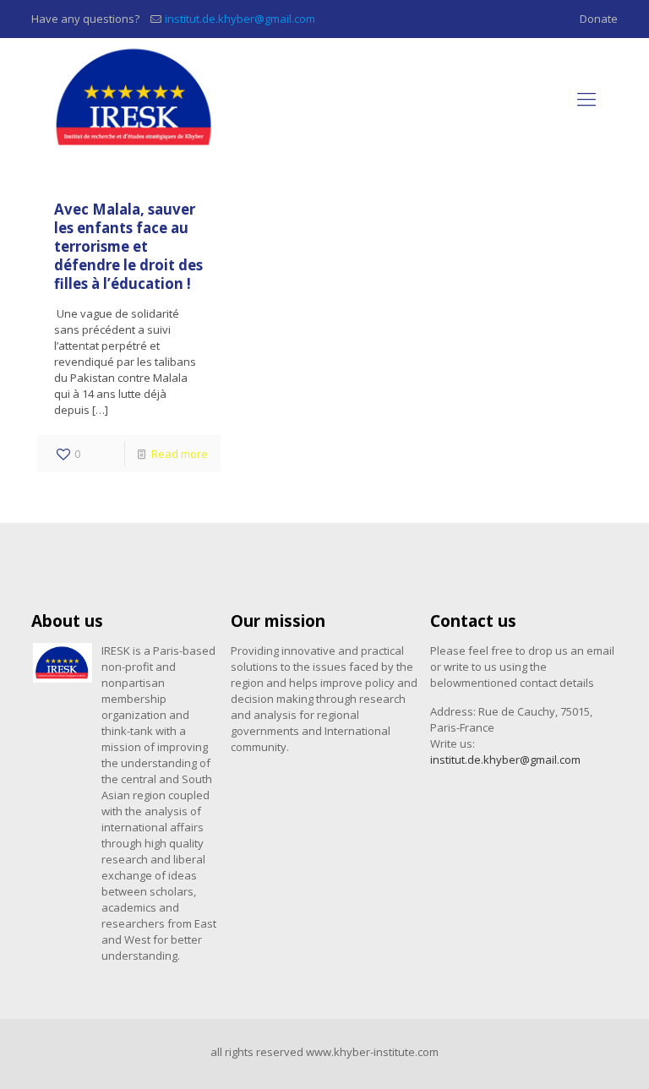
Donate (599, 18)
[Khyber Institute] (135, 97)
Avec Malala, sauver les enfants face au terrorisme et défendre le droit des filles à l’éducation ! (128, 246)
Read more (179, 453)
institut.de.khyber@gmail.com (240, 18)
